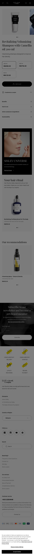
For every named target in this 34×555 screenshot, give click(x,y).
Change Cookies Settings (17, 547)
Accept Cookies (17, 551)
